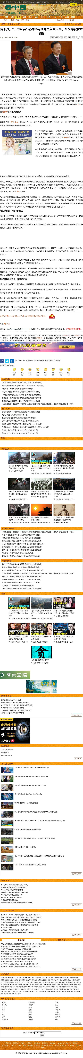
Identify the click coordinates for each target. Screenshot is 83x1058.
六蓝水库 (42, 473)
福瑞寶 (64, 1045)
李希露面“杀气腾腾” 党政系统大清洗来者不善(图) (19, 418)
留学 (58, 989)
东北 (34, 497)
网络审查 (66, 987)
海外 (5, 991)
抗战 (23, 991)
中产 (71, 984)
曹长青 (31, 1019)
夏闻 (57, 1007)
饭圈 (70, 473)
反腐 (63, 982)
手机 (78, 991)
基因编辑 (39, 987)
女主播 (41, 989)
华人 (48, 989)
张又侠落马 (5, 752)
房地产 (58, 984)
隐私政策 (45, 1043)
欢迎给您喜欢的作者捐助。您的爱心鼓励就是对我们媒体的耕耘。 (23, 316)
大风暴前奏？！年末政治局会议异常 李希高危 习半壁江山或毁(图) (25, 427)
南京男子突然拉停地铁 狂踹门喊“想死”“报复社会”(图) (18, 959)
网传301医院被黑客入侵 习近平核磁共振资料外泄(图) (21, 392)
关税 (2, 982)
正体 (57, 37)
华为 (56, 982)
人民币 (45, 984)
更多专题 (78, 758)
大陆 (12, 17)
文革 (16, 994)
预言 (2, 994)
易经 (63, 991)
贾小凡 (4, 1005)
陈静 (30, 1010)
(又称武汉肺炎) (10, 977)
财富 (68, 984)
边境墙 (6, 982)
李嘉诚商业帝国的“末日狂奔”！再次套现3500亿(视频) (21, 401)
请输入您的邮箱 (28, 1032)
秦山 (3, 1015)
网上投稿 (8, 1043)
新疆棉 (76, 977)
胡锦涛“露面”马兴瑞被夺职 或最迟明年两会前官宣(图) (21, 412)
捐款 (22, 1043)
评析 (27, 20)
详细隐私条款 (41, 5)
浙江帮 (48, 522)
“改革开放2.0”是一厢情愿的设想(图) (26, 803)
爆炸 (21, 471)
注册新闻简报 (7, 1028)
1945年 (39, 497)
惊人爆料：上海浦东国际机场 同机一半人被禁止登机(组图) (20, 915)
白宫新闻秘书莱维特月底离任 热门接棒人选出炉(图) (31, 768)
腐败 (60, 982)
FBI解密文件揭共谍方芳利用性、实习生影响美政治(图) (21, 395)
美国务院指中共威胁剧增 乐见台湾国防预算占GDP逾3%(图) (34, 838)
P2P (32, 987)
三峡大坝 (71, 977)
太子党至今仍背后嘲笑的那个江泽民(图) (14, 930)
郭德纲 (13, 642)
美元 (33, 984)
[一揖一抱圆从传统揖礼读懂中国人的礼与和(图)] (7, 865)
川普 (17, 977)
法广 (2, 984)
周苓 (3, 1010)
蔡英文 (3, 987)
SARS (24, 989)
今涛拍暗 (32, 1002)
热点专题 (5, 746)
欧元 (48, 984)
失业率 (39, 642)
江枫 (30, 1017)
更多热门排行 (76, 935)
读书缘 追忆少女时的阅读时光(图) (12, 713)
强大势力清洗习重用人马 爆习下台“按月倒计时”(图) (20, 430)
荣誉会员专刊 (7, 696)
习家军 (51, 360)
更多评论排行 (76, 969)
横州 (38, 473)
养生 (19, 994)
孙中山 (27, 991)
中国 (63, 522)
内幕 (17, 20)
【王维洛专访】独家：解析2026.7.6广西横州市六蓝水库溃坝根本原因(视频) (39, 820)
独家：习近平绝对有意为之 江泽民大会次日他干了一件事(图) (21, 917)
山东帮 (17, 191)
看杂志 (38, 1045)
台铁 (66, 977)
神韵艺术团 (22, 1045)
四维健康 (5, 1019)
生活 (61, 17)
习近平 (78, 104)
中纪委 (65, 499)
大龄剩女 (59, 616)
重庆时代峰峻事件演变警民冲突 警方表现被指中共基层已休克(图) (36, 812)
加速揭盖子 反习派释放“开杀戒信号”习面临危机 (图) (20, 421)
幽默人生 (67, 991)
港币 (54, 984)
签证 (68, 989)
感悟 (75, 991)
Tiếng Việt (68, 1043)
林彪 (44, 991)
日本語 (75, 1043)
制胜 (57, 642)
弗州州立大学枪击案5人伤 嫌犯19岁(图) (14, 892)
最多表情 (61, 940)
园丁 (3, 1012)
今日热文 (5, 449)
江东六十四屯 (73, 987)
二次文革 (19, 642)
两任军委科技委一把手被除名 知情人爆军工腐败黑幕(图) (22, 383)
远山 (30, 1007)
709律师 (53, 987)
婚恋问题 (65, 616)
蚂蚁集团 (39, 522)
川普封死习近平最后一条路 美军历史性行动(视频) (17, 956)
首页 (6, 17)
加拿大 (17, 984)
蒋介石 (32, 991)
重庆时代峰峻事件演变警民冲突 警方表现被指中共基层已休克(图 (64, 468)
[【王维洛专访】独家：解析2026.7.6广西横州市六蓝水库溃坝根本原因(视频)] (7, 820)
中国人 (21, 522)
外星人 (9, 994)
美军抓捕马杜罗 (6, 755)
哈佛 (57, 522)
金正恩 (65, 980)
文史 (55, 17)
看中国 (16, 9)
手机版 (52, 37)
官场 (18, 17)
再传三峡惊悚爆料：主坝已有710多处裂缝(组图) (17, 961)
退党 (49, 980)
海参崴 (75, 984)
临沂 (15, 471)
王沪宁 (23, 982)
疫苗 (9, 980)
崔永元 (32, 982)
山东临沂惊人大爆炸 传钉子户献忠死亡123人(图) (17, 932)
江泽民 (27, 982)
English (52, 1043)
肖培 (69, 499)
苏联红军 (44, 497)
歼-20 (61, 642)
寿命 (13, 994)
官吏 (22, 20)
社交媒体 (6, 984)
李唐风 (57, 1010)
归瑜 (57, 1005)
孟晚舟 (78, 980)
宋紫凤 (4, 1002)
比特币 (37, 984)
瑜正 (3, 1017)
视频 (73, 17)
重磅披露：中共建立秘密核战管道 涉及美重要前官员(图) (22, 398)
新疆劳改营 (30, 989)
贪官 (34, 663)
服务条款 (37, 1043)
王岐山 (69, 980)
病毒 (29, 977)
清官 (38, 663)
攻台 (65, 642)
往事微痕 (34, 980)
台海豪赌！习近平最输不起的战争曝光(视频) (18, 389)
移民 (52, 989)
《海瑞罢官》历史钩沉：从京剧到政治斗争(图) (16, 710)
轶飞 (3, 1007)
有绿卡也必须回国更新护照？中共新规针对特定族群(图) (20, 925)
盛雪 (30, 1012)
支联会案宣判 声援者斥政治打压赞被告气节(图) (30, 785)
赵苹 (57, 1012)
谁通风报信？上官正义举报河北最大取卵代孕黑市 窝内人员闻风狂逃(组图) (39, 856)
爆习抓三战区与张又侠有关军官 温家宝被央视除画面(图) (22, 541)
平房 (18, 471)
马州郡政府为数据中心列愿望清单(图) (13, 887)
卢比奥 (25, 977)
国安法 (3, 980)
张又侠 (48, 977)
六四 (52, 977)
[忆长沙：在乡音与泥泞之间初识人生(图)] (7, 829)
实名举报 (26, 522)
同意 (73, 5)
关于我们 (29, 1043)
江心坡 (20, 989)
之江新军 (57, 360)
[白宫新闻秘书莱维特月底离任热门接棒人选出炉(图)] (7, 768)
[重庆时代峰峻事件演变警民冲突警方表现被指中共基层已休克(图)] (7, 812)
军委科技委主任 (23, 499)
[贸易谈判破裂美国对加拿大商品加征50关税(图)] (7, 776)
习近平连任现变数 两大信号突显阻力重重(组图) (17, 705)
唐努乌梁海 (4, 989)
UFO (58, 980)
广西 (34, 473)
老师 (67, 522)
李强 (34, 522)
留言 (65, 37)
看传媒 (57, 1045)
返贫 (34, 642)
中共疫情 (50, 618)
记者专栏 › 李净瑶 (73, 24)
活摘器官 (62, 977)
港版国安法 (22, 980)
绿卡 (77, 989)
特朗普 (21, 977)
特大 (73, 37)
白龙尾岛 (14, 989)
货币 (40, 984)
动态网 (78, 1045)
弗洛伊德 (53, 980)
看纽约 (51, 1045)
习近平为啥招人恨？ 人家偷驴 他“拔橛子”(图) (16, 949)
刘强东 (10, 987)
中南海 (11, 20)
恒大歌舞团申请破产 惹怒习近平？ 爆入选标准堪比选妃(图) (23, 386)
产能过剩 (45, 642)
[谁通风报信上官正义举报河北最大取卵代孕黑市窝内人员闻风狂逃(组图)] (7, 856)
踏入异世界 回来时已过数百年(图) (12, 708)
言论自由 (36, 989)
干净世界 (13, 1045)
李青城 (57, 1015)
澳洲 (14, 991)
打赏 (61, 37)
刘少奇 (48, 991)
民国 (17, 991)
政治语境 (25, 642)
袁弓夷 (16, 980)
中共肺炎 (3, 977)
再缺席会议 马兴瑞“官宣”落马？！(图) (15, 415)
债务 (27, 984)
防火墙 (45, 987)
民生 (2, 991)
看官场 (10, 24)
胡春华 (5, 112)
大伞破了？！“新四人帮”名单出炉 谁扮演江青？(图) (20, 433)
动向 (5, 20)
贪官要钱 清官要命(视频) (40, 660)
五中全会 (14, 122)
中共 (60, 473)
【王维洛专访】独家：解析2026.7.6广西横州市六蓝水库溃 (41, 468)
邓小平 (41, 991)
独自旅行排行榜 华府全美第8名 (11, 897)
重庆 (57, 473)
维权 (48, 987)
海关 (61, 989)
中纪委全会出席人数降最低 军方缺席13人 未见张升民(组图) (63, 494)
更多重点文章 (76, 874)
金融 (44, 522)
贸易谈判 (17, 982)
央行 (23, 984)
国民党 (45, 980)
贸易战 (39, 977)
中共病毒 (44, 618)
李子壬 (57, 1017)
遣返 (64, 989)
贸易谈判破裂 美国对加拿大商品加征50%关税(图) (31, 776)
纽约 (42, 17)
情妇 (53, 982)
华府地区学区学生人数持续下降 (11, 895)
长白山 (10, 989)
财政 (65, 984)
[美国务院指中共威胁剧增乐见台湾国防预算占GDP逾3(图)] (7, 838)
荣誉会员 (66, 335)
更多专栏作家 (76, 1023)
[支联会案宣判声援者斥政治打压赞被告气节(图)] (7, 785)
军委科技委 (14, 499)
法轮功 (61, 987)
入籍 (74, 989)
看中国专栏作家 (8, 999)
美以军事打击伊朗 (7, 749)
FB (10, 984)
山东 (12, 471)
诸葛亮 (59, 991)
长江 (6, 980)
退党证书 (71, 1045)
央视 (45, 989)
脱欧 (20, 984)
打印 (69, 37)
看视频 (44, 1045)
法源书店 (31, 1045)
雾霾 (35, 987)
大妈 (14, 987)
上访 (57, 987)
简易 (57, 1002)
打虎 (66, 982)
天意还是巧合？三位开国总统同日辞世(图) (15, 703)
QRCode (18, 360)
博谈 (36, 17)
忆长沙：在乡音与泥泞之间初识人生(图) (27, 829)
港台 (30, 17)
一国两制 (78, 982)
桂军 (20, 991)
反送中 (47, 982)
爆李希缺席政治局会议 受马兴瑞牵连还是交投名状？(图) (22, 424)
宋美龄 (36, 991)
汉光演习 (28, 980)
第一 (60, 522)
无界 (42, 1047)
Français (59, 1043)
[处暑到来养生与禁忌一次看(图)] (7, 847)
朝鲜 (13, 984)
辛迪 (57, 1019)
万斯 (9, 982)
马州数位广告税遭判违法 (9, 900)
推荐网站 (5, 1045)
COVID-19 (36, 618)
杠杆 (30, 984)
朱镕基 (46, 663)
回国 (71, 989)
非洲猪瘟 (24, 987)
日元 (51, 984)
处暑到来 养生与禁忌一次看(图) (25, 847)
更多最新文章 (76, 905)
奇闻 (67, 17)
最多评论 (21, 940)
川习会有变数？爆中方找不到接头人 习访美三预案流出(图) (20, 946)
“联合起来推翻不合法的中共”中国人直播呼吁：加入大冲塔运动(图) (23, 944)
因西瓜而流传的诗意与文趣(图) (11, 700)
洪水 (12, 980)
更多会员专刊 (76, 715)
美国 (24, 17)
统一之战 (70, 642)
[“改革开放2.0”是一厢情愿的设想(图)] (7, 803)
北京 (6, 987)
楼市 (62, 984)
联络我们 (16, 1043)
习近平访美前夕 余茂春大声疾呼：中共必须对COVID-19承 (41, 613)
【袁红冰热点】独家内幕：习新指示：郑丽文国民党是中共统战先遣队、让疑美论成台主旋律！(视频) (38, 404)
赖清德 (74, 980)
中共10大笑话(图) (7, 927)
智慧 (72, 991)
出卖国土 (56, 977)
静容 (30, 1015)
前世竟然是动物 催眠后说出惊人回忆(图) (28, 794)
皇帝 (55, 991)
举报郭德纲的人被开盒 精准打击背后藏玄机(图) (17, 954)
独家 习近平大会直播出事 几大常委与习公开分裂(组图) (19, 951)
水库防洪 (49, 473)
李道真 (31, 1005)
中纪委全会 (59, 499)
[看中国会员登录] (15, 675)
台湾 (79, 984)
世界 (49, 17)
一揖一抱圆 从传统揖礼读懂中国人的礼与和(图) (30, 865)
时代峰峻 (65, 473)
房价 (17, 987)
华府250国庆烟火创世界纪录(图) (12, 890)
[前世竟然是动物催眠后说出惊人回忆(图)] (7, 794)
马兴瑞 (66, 137)
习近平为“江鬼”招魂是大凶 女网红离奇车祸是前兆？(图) (19, 964)
